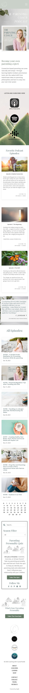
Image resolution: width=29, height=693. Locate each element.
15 (24, 506)
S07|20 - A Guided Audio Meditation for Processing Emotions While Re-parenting (13, 356)
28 (21, 510)
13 (17, 506)
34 (18, 512)
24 (7, 510)
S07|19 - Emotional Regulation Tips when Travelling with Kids (14, 383)
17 (7, 508)
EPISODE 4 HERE (21, 195)
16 (4, 508)
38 (13, 514)
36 (25, 512)
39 (16, 514)
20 (18, 508)
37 (9, 514)
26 (14, 510)
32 (11, 512)
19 (14, 508)
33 (14, 512)
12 (14, 506)
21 (21, 508)
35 (21, 512)
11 (10, 506)
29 (25, 510)
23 (4, 510)
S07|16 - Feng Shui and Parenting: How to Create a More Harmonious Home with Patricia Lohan (14, 467)
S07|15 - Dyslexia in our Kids (12, 495)
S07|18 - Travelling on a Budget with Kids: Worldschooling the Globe (13, 410)
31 (7, 512)
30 (4, 512)
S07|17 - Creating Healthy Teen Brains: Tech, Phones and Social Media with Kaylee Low (13, 438)
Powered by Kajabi (14, 689)
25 (11, 510)
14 (21, 506)
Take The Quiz (14, 577)
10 (7, 506)
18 (11, 508)
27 (18, 510)
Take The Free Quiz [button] (14, 616)
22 (25, 508)
